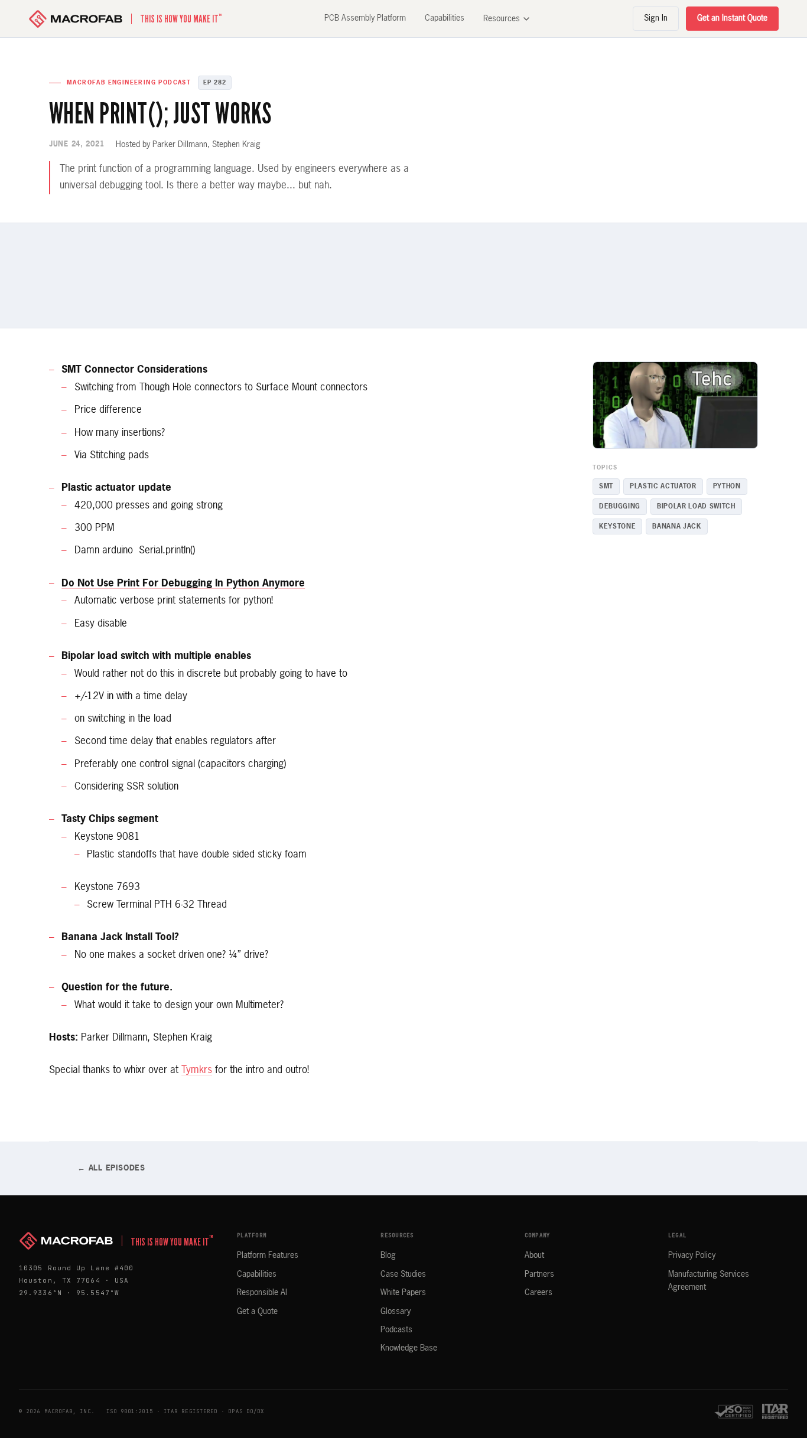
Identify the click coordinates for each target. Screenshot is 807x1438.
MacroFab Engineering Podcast (129, 83)
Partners (539, 1274)
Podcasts (396, 1330)
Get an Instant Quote (732, 18)
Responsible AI (262, 1293)
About (534, 1255)
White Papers (403, 1293)
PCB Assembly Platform (365, 18)
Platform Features (267, 1255)
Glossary (395, 1311)
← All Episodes (111, 1168)
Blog (388, 1255)
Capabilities (444, 18)
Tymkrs (196, 1070)
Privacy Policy (691, 1255)
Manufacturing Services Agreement (708, 1281)
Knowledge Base (408, 1348)
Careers (538, 1293)
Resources (501, 19)
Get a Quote (257, 1311)
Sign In (656, 18)
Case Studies (403, 1274)
